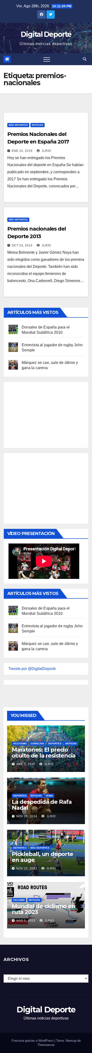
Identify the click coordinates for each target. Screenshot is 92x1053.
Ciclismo (19, 900)
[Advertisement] (43, 413)
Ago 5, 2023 (25, 920)
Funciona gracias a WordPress (33, 1040)
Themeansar (46, 1045)
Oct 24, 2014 (22, 245)
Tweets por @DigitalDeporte (32, 669)
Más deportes (18, 125)
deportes (54, 743)
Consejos (37, 743)
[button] (85, 59)
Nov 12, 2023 (26, 868)
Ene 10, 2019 (22, 150)
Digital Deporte (46, 34)
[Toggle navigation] (46, 59)
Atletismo (20, 743)
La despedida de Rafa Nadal (42, 804)
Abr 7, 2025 (25, 764)
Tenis (49, 795)
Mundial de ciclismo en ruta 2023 (43, 909)
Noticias (37, 125)
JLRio (46, 150)
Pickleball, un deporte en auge (42, 857)
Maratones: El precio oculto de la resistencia (43, 752)
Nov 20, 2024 (26, 816)
